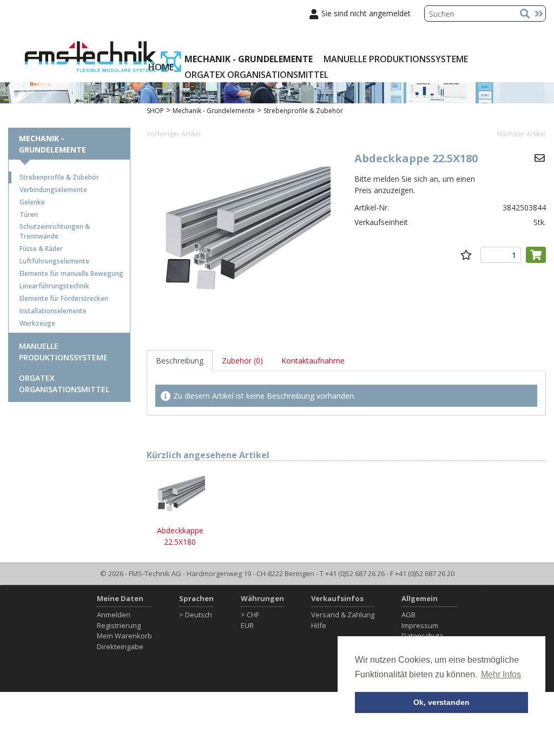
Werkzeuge (37, 323)
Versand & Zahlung (342, 614)
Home (161, 67)
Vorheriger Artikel (174, 133)
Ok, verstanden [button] (441, 702)
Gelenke (32, 202)
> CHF (250, 614)
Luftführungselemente (54, 261)
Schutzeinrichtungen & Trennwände (54, 231)
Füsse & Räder (41, 248)
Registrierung (119, 625)
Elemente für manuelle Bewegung (71, 273)
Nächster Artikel (521, 133)
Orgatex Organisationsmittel (256, 75)
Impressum (419, 625)
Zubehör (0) (242, 360)
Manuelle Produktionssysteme (396, 59)
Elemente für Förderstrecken (63, 298)
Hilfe (318, 625)
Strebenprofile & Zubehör (59, 177)
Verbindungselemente (53, 189)
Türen (28, 214)
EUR (247, 625)
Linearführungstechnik (54, 286)
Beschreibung (179, 360)
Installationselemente (53, 310)
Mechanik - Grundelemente (248, 59)
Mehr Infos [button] (501, 674)
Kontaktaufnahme (313, 360)
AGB (408, 614)
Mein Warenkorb (124, 636)
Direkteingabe (120, 646)
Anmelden (113, 614)
